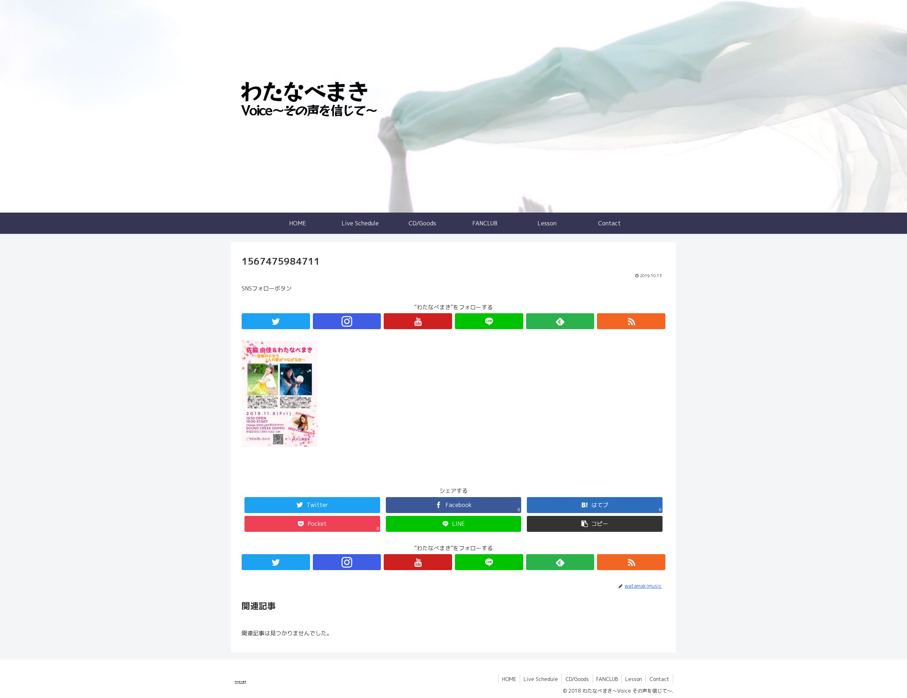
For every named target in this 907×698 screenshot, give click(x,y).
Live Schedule (541, 679)
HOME (509, 679)
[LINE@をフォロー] (489, 321)
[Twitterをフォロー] (276, 321)
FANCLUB (607, 679)
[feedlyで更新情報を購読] (560, 321)
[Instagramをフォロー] (347, 321)
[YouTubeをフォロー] (418, 321)
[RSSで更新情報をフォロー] (631, 321)
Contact (659, 679)
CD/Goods (577, 679)
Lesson (633, 679)
